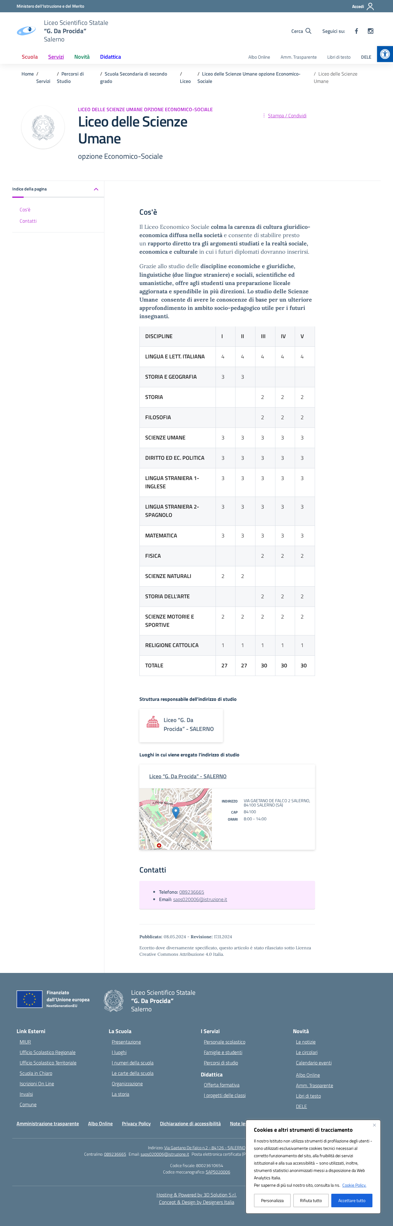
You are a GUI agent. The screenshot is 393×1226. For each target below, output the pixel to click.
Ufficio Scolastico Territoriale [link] (48, 1062)
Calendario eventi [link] (314, 1062)
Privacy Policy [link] (136, 1123)
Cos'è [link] (25, 209)
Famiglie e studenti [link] (223, 1052)
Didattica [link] (110, 57)
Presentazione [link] (126, 1041)
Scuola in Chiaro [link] (36, 1073)
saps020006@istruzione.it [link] (200, 899)
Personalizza (272, 1200)
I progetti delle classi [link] (225, 1095)
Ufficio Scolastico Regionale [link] (48, 1052)
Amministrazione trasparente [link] (48, 1123)
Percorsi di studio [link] (221, 1062)
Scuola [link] (30, 57)
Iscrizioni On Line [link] (37, 1083)
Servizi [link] (56, 57)
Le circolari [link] (306, 1052)
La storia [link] (120, 1094)
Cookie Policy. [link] (354, 1185)
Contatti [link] (28, 220)
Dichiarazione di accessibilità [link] (190, 1123)
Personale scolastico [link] (224, 1041)
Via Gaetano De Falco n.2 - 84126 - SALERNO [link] (204, 1147)
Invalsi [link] (26, 1094)
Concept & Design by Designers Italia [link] (196, 1202)
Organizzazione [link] (127, 1083)
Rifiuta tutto (311, 1200)
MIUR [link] (25, 1041)
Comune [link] (28, 1104)
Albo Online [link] (259, 57)
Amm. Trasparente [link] (299, 57)
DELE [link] (366, 57)
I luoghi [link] (119, 1052)
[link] (385, 54)
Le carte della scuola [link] (133, 1073)
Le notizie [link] (306, 1041)
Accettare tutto (351, 1200)
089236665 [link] (191, 892)
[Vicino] (374, 1125)
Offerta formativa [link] (221, 1084)
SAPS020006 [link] (218, 1172)
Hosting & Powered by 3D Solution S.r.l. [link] (197, 1194)
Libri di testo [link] (339, 57)
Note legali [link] (241, 1123)
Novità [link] (82, 57)
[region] (313, 1167)
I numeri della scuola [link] (133, 1062)
